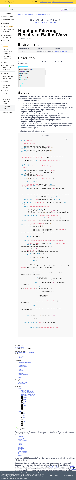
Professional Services (24, 372)
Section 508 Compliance (7, 86)
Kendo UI (17, 349)
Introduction (7, 13)
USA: (27, 390)
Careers (20, 443)
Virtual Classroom (23, 374)
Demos (20, 364)
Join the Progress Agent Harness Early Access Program (56, 2)
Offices (20, 444)
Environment (28, 44)
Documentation (22, 365)
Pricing (20, 357)
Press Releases (22, 440)
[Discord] (22, 409)
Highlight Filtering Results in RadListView (39, 14)
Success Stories (22, 382)
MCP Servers (18, 352)
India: (27, 392)
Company (20, 436)
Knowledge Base (7, 108)
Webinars (20, 370)
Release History (22, 366)
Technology (21, 438)
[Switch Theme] (73, 9)
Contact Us (21, 388)
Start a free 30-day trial (45, 22)
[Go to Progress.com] (20, 429)
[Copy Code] (70, 139)
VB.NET (47, 135)
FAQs (19, 377)
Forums (20, 368)
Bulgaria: (28, 394)
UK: (27, 391)
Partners (20, 373)
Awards (20, 439)
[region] (38, 475)
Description (27, 58)
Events (20, 376)
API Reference (8, 112)
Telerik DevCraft (19, 347)
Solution (24, 93)
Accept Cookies (54, 475)
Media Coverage (22, 442)
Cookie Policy (20, 476)
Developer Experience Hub (25, 362)
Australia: (28, 395)
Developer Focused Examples (6, 101)
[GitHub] (22, 407)
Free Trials (21, 356)
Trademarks (53, 467)
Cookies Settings (68, 475)
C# (42, 135)
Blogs (19, 369)
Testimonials (21, 383)
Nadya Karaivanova (61, 51)
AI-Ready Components (28, 352)
